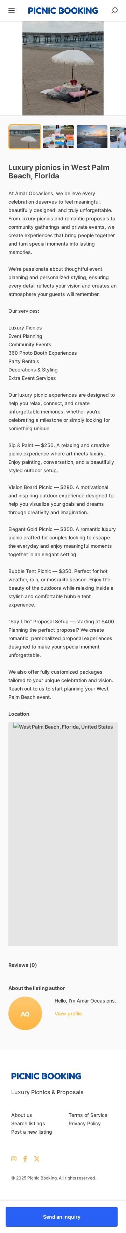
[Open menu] (11, 10)
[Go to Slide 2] (58, 136)
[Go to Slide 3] (92, 136)
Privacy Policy (85, 1123)
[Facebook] (25, 1158)
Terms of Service (88, 1115)
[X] (35, 1158)
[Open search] (114, 10)
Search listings (28, 1123)
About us (21, 1115)
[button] (63, 68)
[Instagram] (15, 1158)
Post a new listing (31, 1132)
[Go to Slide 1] (24, 136)
